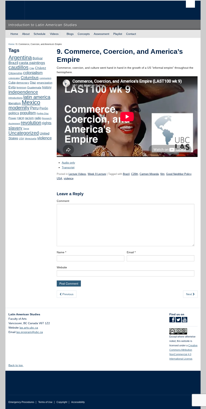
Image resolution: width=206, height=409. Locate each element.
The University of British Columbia (18, 10)
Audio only (68, 162)
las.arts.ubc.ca (29, 327)
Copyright (62, 402)
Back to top (16, 365)
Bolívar (38, 58)
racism (29, 118)
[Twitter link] (178, 321)
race (20, 118)
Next (189, 294)
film (162, 173)
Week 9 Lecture (97, 173)
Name (61, 252)
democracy (22, 82)
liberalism (14, 103)
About (26, 33)
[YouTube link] (184, 321)
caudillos (18, 67)
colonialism (33, 73)
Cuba (11, 82)
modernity (18, 107)
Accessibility (78, 402)
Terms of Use (45, 402)
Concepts (84, 33)
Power (12, 118)
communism (45, 78)
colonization (14, 78)
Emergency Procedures (21, 402)
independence (23, 92)
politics (13, 113)
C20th (134, 173)
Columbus (30, 77)
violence (44, 138)
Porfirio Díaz (43, 113)
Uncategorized (23, 133)
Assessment (101, 33)
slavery (15, 128)
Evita (12, 87)
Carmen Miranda (149, 173)
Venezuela (30, 138)
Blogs (70, 33)
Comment (63, 200)
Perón (43, 108)
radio (38, 118)
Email (131, 252)
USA (21, 138)
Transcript (68, 167)
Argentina (20, 58)
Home (14, 33)
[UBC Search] (190, 4)
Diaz (33, 82)
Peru (34, 108)
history (47, 87)
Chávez (40, 68)
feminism (21, 87)
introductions (15, 98)
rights (47, 123)
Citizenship (15, 73)
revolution (31, 122)
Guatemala (34, 87)
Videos (54, 33)
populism (28, 113)
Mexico (31, 102)
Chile (31, 68)
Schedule (39, 33)
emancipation (44, 82)
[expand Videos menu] (62, 34)
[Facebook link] (172, 321)
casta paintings (32, 63)
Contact (131, 33)
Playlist (117, 33)
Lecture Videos (77, 173)
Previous (67, 294)
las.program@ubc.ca (29, 332)
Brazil (13, 63)
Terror (26, 128)
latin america (36, 97)
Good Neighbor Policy (178, 173)
